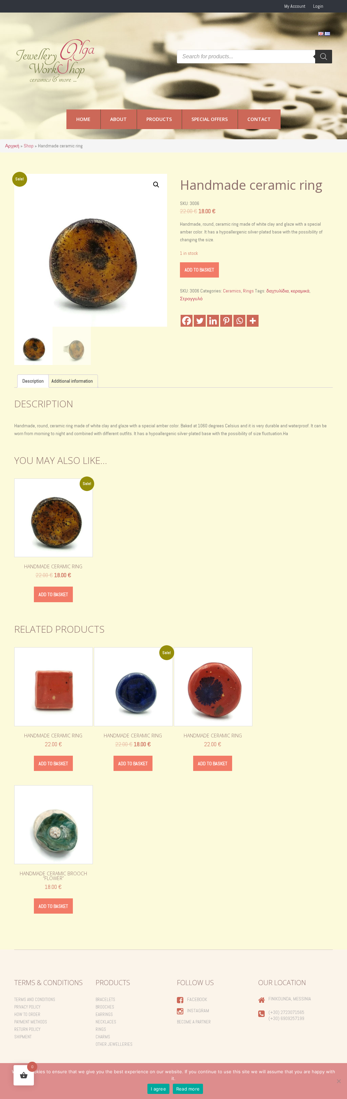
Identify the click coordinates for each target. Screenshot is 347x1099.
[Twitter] (200, 321)
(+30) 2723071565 (286, 1012)
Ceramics (232, 291)
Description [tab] (33, 381)
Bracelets (105, 999)
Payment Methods (30, 1022)
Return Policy (27, 1029)
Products (159, 119)
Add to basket (199, 270)
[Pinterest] (226, 321)
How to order (27, 1014)
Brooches (105, 1007)
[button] (156, 185)
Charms (103, 1037)
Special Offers (209, 119)
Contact (259, 119)
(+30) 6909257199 (286, 1018)
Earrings (104, 1014)
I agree (158, 1089)
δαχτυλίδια (277, 291)
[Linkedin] (213, 321)
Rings (248, 291)
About (118, 119)
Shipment (23, 1037)
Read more (188, 1089)
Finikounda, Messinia (289, 999)
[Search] (323, 56)
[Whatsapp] (239, 321)
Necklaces (106, 1022)
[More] (253, 321)
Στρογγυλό (191, 299)
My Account (294, 6)
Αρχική (12, 146)
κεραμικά (300, 291)
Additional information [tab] (72, 381)
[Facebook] (186, 321)
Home (83, 119)
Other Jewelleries (114, 1044)
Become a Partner (194, 1022)
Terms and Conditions (34, 999)
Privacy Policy (27, 1007)
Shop (29, 146)
